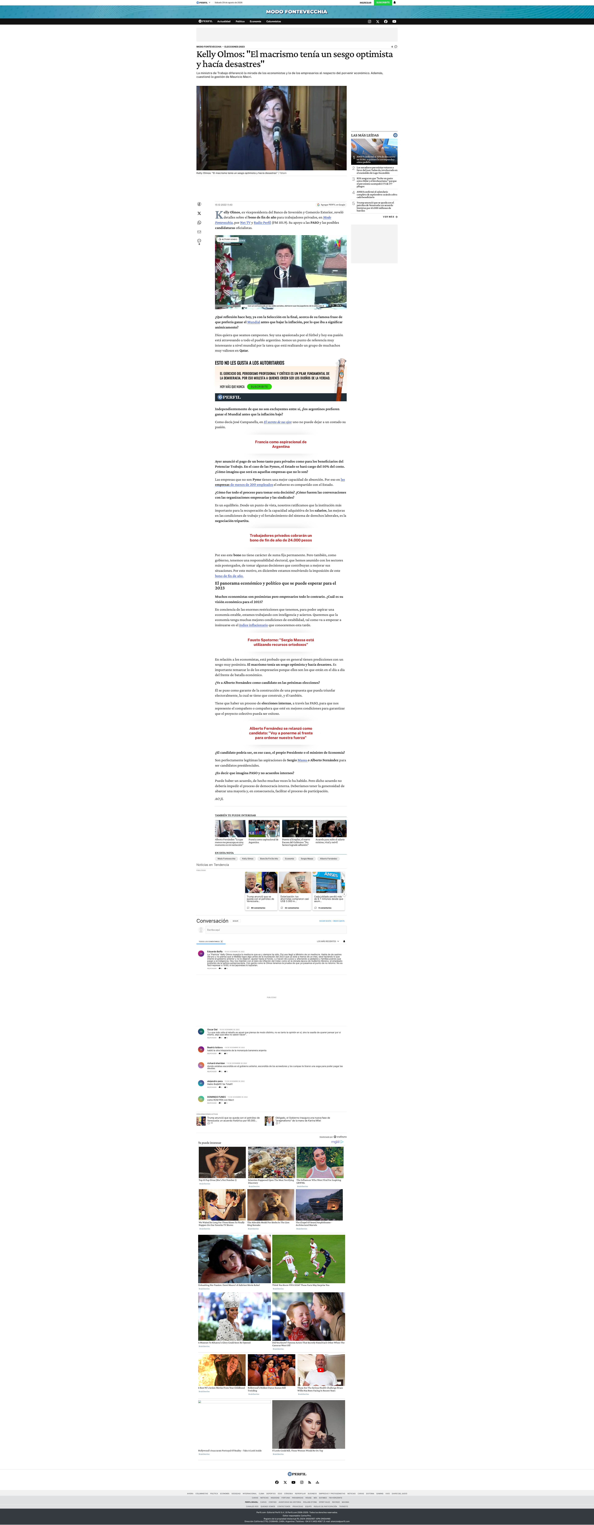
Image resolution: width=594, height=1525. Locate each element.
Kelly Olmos (247, 858)
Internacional (250, 1494)
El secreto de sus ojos (277, 422)
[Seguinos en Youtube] (394, 21)
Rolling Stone (310, 1502)
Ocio (280, 1494)
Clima (261, 1494)
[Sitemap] (317, 1482)
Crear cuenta (338, 921)
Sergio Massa (307, 858)
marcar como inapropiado (339, 969)
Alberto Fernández (328, 858)
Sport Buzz (324, 1502)
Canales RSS (252, 1506)
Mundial (253, 322)
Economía (255, 21)
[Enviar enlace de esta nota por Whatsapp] (199, 222)
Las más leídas (365, 135)
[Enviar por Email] (199, 232)
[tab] (211, 941)
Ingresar (365, 2)
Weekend (275, 1498)
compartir (327, 968)
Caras (361, 1494)
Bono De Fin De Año (269, 858)
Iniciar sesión (325, 921)
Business (312, 1494)
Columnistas (273, 21)
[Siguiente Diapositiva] (344, 894)
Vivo (387, 1494)
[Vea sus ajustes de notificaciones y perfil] (394, 2)
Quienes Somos (268, 1506)
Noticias (351, 1494)
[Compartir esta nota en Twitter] (199, 213)
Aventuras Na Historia (290, 1502)
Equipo (308, 1506)
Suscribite (383, 2)
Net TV (245, 222)
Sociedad (236, 1494)
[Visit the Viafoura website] (340, 1136)
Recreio (336, 1502)
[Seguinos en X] (377, 21)
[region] (271, 1029)
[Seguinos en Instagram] (369, 21)
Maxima (345, 1502)
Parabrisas (297, 1498)
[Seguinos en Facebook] (386, 21)
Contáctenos (283, 1506)
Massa (303, 760)
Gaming (379, 1494)
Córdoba (288, 1494)
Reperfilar (300, 1494)
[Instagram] (301, 1482)
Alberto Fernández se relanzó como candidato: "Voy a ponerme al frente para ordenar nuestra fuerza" (281, 733)
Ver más (388, 216)
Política (240, 21)
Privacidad (298, 1506)
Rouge (309, 1498)
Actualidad (223, 21)
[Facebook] (277, 1482)
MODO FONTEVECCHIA (208, 46)
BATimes (323, 1498)
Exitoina (370, 1494)
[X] (285, 1482)
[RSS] (309, 1482)
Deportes (271, 1494)
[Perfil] (297, 1475)
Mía (315, 1498)
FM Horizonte (335, 1498)
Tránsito (343, 1506)
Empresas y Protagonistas (332, 1494)
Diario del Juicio (399, 1494)
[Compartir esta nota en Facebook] (199, 204)
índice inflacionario (253, 625)
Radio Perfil (262, 222)
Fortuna (286, 1498)
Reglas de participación (325, 1506)
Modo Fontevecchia (226, 858)
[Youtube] (293, 1482)
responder (211, 968)
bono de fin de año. (229, 576)
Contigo (272, 1502)
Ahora (190, 1494)
